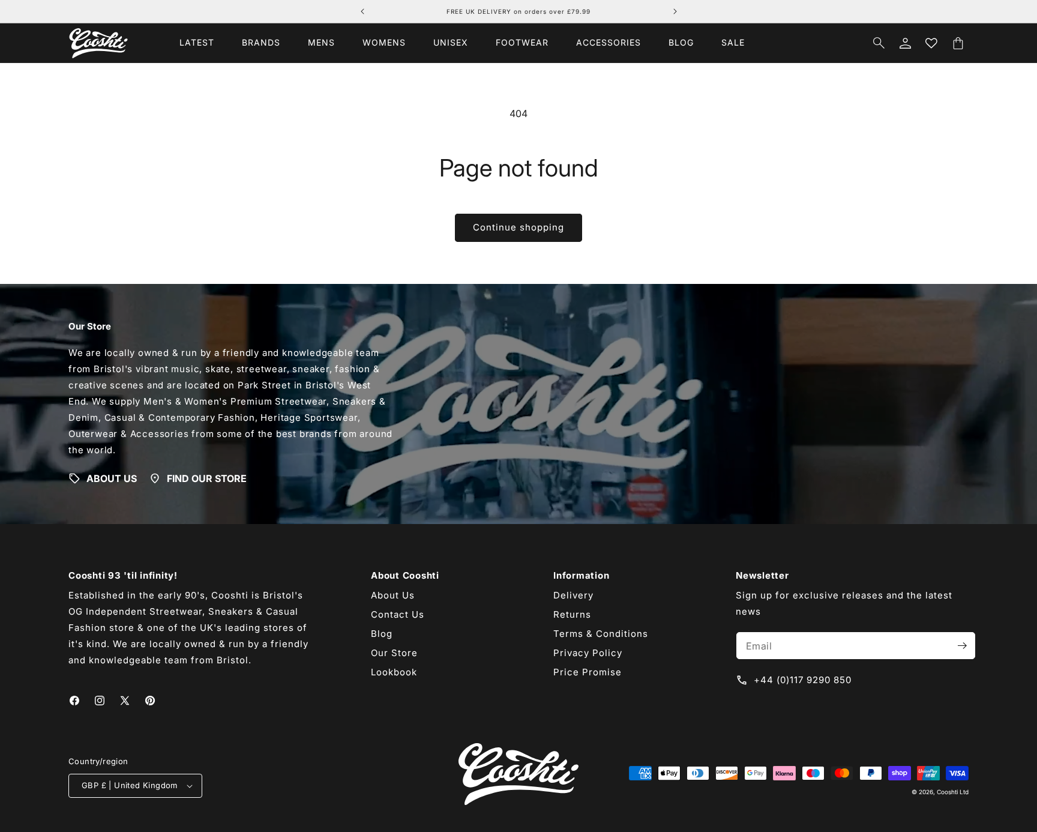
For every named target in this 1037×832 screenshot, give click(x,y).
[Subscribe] (962, 646)
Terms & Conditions (600, 633)
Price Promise (587, 672)
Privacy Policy (587, 653)
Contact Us (397, 614)
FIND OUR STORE (207, 478)
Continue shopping (518, 227)
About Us (393, 595)
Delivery (573, 595)
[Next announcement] (675, 11)
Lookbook (394, 672)
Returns (572, 614)
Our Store (394, 653)
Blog (381, 633)
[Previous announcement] (362, 11)
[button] (261, 42)
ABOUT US (111, 478)
